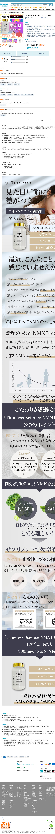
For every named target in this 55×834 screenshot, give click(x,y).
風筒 (32, 805)
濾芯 (18, 795)
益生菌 (25, 789)
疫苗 (40, 788)
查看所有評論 (39, 120)
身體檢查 (40, 787)
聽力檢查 (3, 804)
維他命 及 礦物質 (27, 795)
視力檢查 (3, 803)
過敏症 (3, 797)
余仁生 (22, 7)
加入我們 (27, 831)
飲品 (32, 797)
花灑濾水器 (19, 794)
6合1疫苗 (11, 794)
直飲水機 (18, 787)
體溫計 (10, 805)
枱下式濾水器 (19, 789)
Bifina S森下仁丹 (42, 7)
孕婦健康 (25, 806)
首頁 (5, 9)
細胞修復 (22, 757)
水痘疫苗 (11, 795)
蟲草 (24, 791)
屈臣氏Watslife (28, 7)
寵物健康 (33, 791)
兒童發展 (3, 807)
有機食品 (40, 792)
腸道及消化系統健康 (27, 798)
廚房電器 (33, 789)
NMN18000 (10, 757)
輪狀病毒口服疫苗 (12, 796)
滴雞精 (25, 788)
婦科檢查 (3, 788)
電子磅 (10, 806)
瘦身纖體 (25, 800)
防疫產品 (33, 793)
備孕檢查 (3, 796)
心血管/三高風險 (5, 794)
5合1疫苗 (11, 793)
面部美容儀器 (34, 802)
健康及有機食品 (34, 796)
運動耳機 (33, 812)
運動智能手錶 (34, 811)
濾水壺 (18, 792)
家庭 (19, 832)
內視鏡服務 (4, 799)
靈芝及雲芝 (26, 792)
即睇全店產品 (33, 48)
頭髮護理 (25, 805)
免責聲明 (43, 831)
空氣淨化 (33, 788)
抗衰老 (27, 757)
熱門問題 (40, 799)
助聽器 (10, 807)
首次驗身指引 (41, 798)
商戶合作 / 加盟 (16, 831)
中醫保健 (3, 805)
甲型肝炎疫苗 (11, 792)
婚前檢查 (3, 795)
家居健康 (40, 789)
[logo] (4, 7)
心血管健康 (26, 801)
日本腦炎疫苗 (11, 797)
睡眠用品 (33, 794)
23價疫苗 (11, 789)
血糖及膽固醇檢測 (12, 804)
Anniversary (14, 832)
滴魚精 (25, 793)
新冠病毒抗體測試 (5, 791)
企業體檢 (3, 808)
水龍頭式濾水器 (20, 791)
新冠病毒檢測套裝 (5, 792)
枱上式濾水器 (19, 788)
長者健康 (33, 792)
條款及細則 (33, 831)
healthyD (23, 832)
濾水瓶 (18, 793)
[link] (5, 819)
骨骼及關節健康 (26, 803)
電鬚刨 (33, 804)
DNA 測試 (4, 802)
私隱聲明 (38, 831)
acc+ (32, 17)
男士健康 (3, 793)
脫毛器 (33, 806)
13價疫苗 (11, 791)
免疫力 (16, 757)
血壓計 (10, 802)
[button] (22, 40)
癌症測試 (3, 800)
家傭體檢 (3, 801)
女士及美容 (26, 799)
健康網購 (28, 832)
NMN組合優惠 (17, 7)
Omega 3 (25, 794)
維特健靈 (35, 7)
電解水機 (18, 796)
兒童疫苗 (11, 787)
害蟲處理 (33, 795)
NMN (4, 757)
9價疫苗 (10, 788)
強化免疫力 (26, 797)
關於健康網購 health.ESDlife (7, 831)
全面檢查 (3, 787)
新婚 (9, 832)
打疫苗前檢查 (4, 789)
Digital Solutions (34, 832)
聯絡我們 (22, 831)
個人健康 (40, 791)
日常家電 (33, 787)
